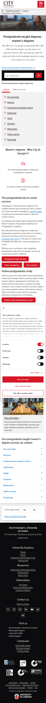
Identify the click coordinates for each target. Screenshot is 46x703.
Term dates (23, 584)
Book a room (23, 575)
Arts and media (13, 97)
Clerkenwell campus (23, 645)
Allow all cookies (23, 379)
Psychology (11, 139)
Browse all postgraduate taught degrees (17, 67)
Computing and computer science (20, 107)
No (34, 510)
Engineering (11, 113)
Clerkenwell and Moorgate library (23, 569)
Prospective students (13, 10)
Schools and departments (23, 587)
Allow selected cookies (23, 386)
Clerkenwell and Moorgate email (23, 557)
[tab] (6, 90)
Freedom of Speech (23, 590)
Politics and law (13, 134)
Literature (11, 123)
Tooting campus (23, 651)
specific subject (36, 211)
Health (10, 118)
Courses (25, 10)
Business (10, 102)
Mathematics (12, 129)
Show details (35, 373)
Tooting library (23, 572)
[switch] (40, 351)
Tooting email (23, 560)
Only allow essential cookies (23, 393)
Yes (24, 510)
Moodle (23, 552)
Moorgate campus (23, 648)
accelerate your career (10, 239)
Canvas (23, 555)
